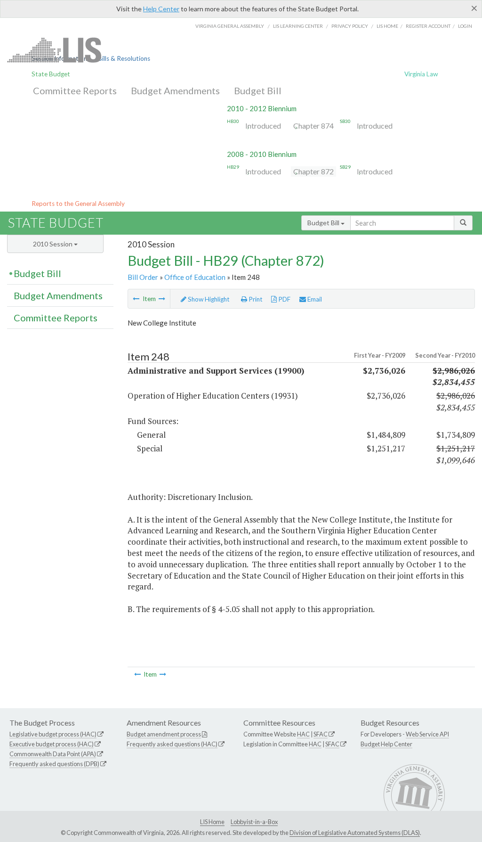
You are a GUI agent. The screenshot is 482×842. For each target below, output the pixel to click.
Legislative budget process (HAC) (52, 734)
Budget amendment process (164, 734)
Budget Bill (257, 90)
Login (465, 26)
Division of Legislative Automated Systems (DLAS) (354, 832)
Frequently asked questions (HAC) (172, 744)
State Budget (51, 74)
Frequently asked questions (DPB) (54, 764)
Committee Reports (75, 90)
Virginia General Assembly (229, 26)
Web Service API (427, 734)
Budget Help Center (386, 744)
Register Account (428, 26)
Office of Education (194, 277)
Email (314, 299)
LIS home (387, 26)
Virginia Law (421, 74)
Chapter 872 (313, 171)
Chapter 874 (313, 125)
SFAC (320, 734)
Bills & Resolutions (124, 58)
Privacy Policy (349, 26)
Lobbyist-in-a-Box (254, 822)
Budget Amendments (175, 90)
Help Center (161, 9)
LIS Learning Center (298, 26)
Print (255, 299)
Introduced (263, 125)
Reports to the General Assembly (78, 203)
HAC (303, 734)
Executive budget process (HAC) (51, 744)
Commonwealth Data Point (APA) (52, 754)
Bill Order (143, 277)
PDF (283, 299)
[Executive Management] (136, 298)
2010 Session (53, 244)
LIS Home (212, 822)
